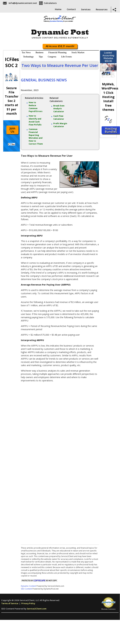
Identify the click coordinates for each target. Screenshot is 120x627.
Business (39, 52)
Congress (52, 57)
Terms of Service (9, 603)
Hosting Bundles (111, 130)
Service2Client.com (36, 608)
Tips (41, 57)
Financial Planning (57, 52)
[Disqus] (60, 423)
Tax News (26, 52)
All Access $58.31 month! (60, 46)
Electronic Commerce (108, 609)
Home (58, 9)
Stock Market (77, 52)
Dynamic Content (28, 586)
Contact (71, 9)
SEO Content (26, 588)
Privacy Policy (28, 603)
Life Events (66, 57)
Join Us (12, 129)
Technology (28, 57)
